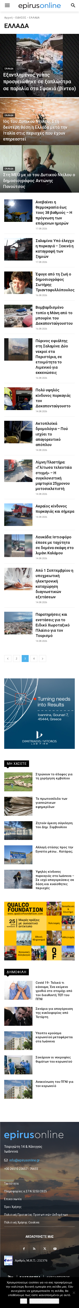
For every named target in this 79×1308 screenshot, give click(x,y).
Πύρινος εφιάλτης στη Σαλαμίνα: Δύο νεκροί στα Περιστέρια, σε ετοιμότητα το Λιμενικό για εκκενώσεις (52, 357)
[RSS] (34, 1249)
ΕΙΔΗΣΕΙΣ (20, 17)
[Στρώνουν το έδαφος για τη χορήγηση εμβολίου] (18, 781)
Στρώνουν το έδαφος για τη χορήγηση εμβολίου (54, 776)
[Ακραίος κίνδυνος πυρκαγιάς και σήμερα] (18, 514)
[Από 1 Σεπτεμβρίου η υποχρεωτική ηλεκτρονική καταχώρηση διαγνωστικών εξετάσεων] (18, 579)
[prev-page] (7, 658)
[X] (45, 1249)
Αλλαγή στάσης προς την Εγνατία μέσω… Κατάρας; (54, 849)
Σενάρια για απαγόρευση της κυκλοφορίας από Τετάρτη (54, 1013)
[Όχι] (74, 1293)
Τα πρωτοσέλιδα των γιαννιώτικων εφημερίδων (51, 803)
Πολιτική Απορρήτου (44, 1301)
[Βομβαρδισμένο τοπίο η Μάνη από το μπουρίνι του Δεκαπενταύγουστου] (18, 316)
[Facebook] (24, 1249)
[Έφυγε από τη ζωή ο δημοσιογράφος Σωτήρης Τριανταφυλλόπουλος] (18, 282)
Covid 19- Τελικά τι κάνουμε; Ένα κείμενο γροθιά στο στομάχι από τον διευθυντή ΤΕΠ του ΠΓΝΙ (54, 991)
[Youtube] (55, 1249)
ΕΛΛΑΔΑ (9, 69)
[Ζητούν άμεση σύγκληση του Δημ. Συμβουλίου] (18, 830)
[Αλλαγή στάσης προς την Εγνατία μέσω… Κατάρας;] (18, 854)
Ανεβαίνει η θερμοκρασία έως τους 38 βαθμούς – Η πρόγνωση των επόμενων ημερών (54, 212)
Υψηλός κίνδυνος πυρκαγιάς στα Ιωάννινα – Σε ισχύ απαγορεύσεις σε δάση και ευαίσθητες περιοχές (55, 880)
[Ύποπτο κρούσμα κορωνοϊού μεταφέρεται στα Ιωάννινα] (18, 1040)
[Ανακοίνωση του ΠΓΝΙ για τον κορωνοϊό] (18, 1089)
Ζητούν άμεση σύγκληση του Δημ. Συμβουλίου (54, 825)
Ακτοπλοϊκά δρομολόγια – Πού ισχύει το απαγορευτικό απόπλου (52, 434)
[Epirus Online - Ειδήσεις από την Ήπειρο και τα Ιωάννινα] (39, 1135)
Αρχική (8, 17)
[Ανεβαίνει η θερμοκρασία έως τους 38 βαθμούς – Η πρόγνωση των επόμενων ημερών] (18, 210)
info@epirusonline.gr (24, 1160)
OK (23, 1301)
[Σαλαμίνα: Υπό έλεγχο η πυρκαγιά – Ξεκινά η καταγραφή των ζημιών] (18, 249)
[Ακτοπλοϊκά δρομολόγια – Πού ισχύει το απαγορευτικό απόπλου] (18, 432)
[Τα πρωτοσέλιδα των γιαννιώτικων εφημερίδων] (18, 806)
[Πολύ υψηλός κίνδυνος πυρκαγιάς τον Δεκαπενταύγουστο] (18, 398)
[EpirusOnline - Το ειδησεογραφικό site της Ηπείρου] (39, 6)
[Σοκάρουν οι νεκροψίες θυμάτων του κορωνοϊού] (18, 1064)
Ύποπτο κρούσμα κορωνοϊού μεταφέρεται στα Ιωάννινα (54, 1037)
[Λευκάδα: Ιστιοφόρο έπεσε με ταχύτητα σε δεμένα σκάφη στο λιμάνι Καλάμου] (18, 545)
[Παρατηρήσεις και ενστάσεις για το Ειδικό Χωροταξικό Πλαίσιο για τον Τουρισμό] (18, 623)
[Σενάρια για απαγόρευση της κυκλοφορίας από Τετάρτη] (18, 1016)
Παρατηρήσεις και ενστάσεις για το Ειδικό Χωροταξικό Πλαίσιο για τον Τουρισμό (53, 625)
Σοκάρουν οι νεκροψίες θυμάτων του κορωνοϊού (54, 1059)
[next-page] (42, 658)
